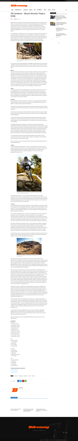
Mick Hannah (25, 375)
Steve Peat (33, 375)
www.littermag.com (14, 372)
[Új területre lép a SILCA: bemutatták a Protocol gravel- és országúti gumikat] (52, 29)
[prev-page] (11, 413)
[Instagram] (66, 0)
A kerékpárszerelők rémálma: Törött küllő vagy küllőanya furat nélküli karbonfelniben (61, 23)
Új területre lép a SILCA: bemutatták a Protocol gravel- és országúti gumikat (61, 29)
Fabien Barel (15, 375)
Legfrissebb (53, 13)
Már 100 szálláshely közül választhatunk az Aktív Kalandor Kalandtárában (61, 34)
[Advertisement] (47, 5)
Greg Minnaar (20, 375)
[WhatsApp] (26, 381)
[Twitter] (21, 381)
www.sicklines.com (14, 370)
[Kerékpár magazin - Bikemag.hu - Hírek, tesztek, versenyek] (19, 5)
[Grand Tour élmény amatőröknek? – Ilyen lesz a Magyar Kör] (16, 404)
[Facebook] (65, 0)
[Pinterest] (23, 381)
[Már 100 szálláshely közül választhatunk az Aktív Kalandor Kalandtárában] (52, 35)
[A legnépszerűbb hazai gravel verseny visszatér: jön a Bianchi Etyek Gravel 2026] (42, 404)
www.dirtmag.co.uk (14, 369)
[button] (66, 10)
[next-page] (13, 413)
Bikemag (21, 387)
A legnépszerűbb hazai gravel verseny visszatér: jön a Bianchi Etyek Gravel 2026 (41, 410)
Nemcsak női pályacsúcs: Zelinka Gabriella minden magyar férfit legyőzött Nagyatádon (28, 410)
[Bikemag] (11, 19)
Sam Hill (29, 375)
